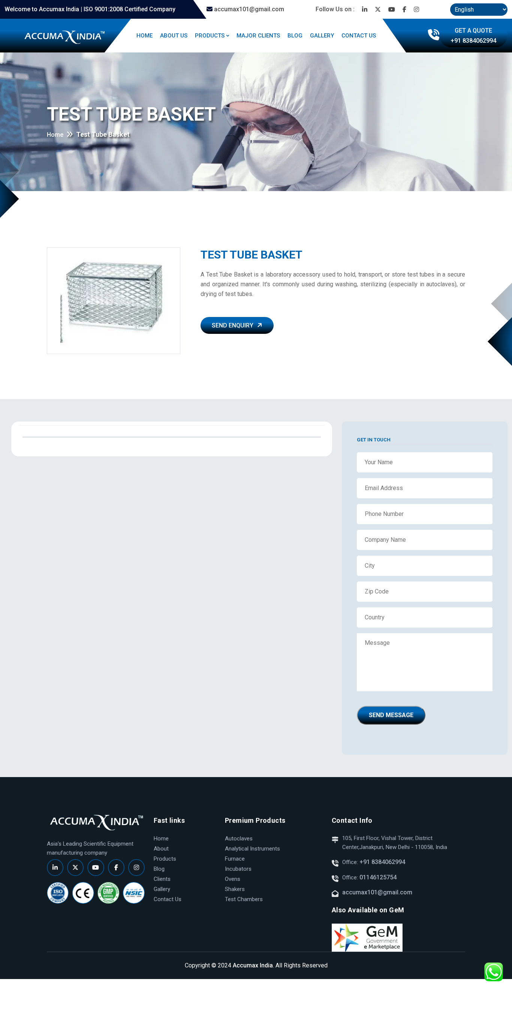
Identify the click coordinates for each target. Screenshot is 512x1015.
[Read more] (364, 9)
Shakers (235, 889)
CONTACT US (358, 35)
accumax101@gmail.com (248, 9)
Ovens (232, 879)
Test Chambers (244, 899)
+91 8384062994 (381, 862)
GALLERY (322, 35)
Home (55, 134)
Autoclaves (239, 838)
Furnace (235, 858)
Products (165, 858)
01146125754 (378, 877)
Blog (159, 869)
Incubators (238, 869)
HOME (144, 35)
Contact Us (167, 899)
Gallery (162, 889)
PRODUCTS (210, 35)
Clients (162, 879)
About (161, 848)
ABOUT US (173, 35)
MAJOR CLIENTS (258, 35)
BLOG (294, 35)
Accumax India (253, 965)
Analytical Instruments (252, 848)
